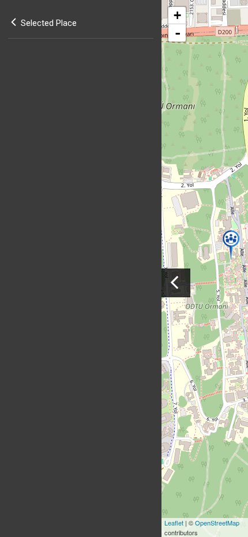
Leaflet (173, 522)
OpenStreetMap (217, 522)
